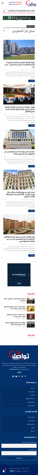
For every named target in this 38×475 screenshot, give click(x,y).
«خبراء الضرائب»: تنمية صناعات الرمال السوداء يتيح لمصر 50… (16, 316)
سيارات (32, 431)
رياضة (32, 428)
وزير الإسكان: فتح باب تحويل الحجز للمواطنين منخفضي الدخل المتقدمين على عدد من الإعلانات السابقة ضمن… (19, 239)
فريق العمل (31, 392)
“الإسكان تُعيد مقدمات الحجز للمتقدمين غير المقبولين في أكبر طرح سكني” (19, 152)
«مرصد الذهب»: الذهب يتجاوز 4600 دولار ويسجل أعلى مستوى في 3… (15, 308)
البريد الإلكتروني (32, 450)
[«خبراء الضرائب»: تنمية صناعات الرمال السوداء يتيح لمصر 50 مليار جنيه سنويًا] (31, 317)
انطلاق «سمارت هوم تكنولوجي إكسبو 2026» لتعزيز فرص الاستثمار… (15, 324)
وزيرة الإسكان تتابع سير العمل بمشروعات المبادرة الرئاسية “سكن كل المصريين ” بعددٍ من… (20, 64)
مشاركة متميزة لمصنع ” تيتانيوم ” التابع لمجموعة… (15, 300)
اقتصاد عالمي (31, 417)
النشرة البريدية (30, 402)
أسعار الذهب (31, 406)
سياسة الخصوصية (30, 399)
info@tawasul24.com (15, 369)
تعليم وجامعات (30, 424)
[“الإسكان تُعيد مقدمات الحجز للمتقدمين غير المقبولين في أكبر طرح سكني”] (19, 139)
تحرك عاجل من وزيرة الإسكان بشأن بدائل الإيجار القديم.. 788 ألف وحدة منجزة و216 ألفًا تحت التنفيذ (20, 194)
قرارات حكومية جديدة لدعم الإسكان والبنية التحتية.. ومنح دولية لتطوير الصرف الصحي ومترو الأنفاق (20, 109)
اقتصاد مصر (31, 421)
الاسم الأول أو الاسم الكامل (29, 442)
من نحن (32, 388)
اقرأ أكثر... (31, 81)
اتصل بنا (32, 395)
